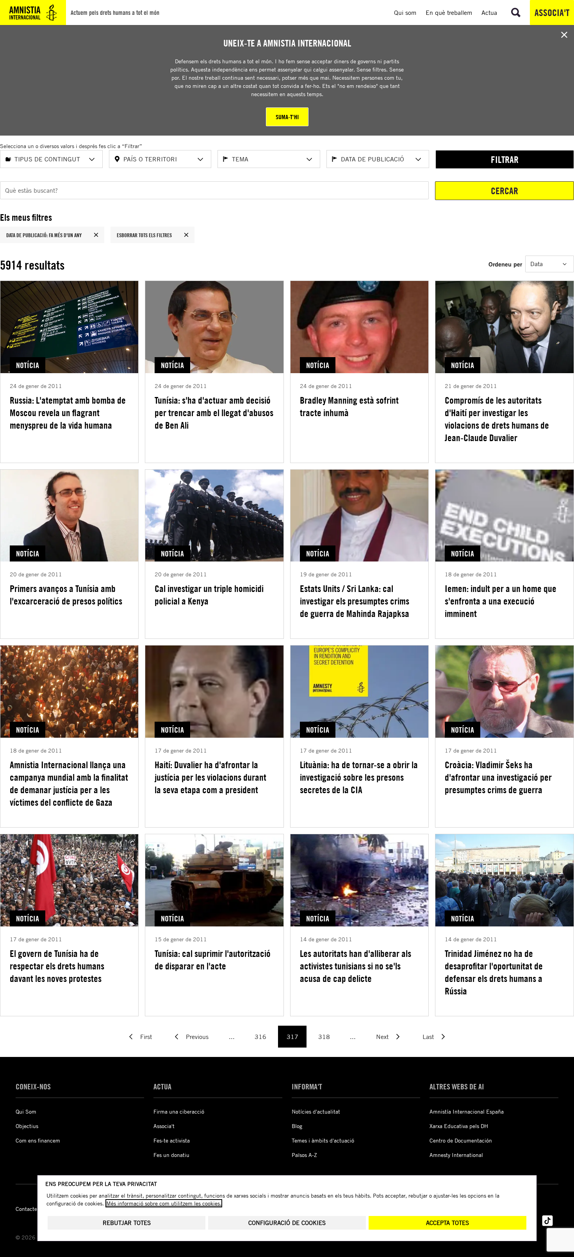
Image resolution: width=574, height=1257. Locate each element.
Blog (297, 1126)
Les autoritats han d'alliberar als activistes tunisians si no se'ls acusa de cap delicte (355, 966)
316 (260, 1037)
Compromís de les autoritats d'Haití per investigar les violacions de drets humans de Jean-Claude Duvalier (497, 418)
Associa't (552, 12)
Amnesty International (456, 1155)
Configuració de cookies (287, 1223)
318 (324, 1037)
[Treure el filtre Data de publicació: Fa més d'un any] (96, 235)
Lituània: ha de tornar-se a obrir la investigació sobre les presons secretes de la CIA (359, 777)
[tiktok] (547, 1221)
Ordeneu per (505, 264)
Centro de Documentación (461, 1140)
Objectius (27, 1126)
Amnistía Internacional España (467, 1111)
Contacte (26, 1208)
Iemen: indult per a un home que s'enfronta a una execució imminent (500, 601)
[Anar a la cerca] (516, 12)
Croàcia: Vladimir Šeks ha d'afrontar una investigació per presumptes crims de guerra (498, 777)
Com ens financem (38, 1140)
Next (382, 1037)
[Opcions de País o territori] (200, 159)
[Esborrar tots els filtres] (186, 235)
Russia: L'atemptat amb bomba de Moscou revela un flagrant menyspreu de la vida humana (68, 412)
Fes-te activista (171, 1140)
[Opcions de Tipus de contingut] (91, 159)
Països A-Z (304, 1155)
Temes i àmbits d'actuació (323, 1140)
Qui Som (26, 1111)
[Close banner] (564, 34)
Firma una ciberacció (178, 1111)
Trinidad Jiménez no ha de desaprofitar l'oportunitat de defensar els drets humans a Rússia (494, 972)
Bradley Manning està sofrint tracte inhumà (349, 406)
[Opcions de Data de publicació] (418, 159)
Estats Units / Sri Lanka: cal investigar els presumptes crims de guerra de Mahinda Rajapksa (354, 601)
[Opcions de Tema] (309, 159)
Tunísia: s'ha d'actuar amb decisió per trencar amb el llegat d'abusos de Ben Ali (214, 412)
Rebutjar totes (127, 1223)
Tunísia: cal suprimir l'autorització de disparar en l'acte (213, 960)
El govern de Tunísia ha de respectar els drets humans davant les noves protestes (57, 966)
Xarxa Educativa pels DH (459, 1126)
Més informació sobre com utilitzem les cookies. (163, 1203)
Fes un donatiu (171, 1155)
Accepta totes (447, 1223)
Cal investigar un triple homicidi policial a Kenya (209, 595)
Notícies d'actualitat (316, 1111)
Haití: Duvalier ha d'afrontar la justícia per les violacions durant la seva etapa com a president (210, 777)
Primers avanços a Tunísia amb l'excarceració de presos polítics (66, 595)
